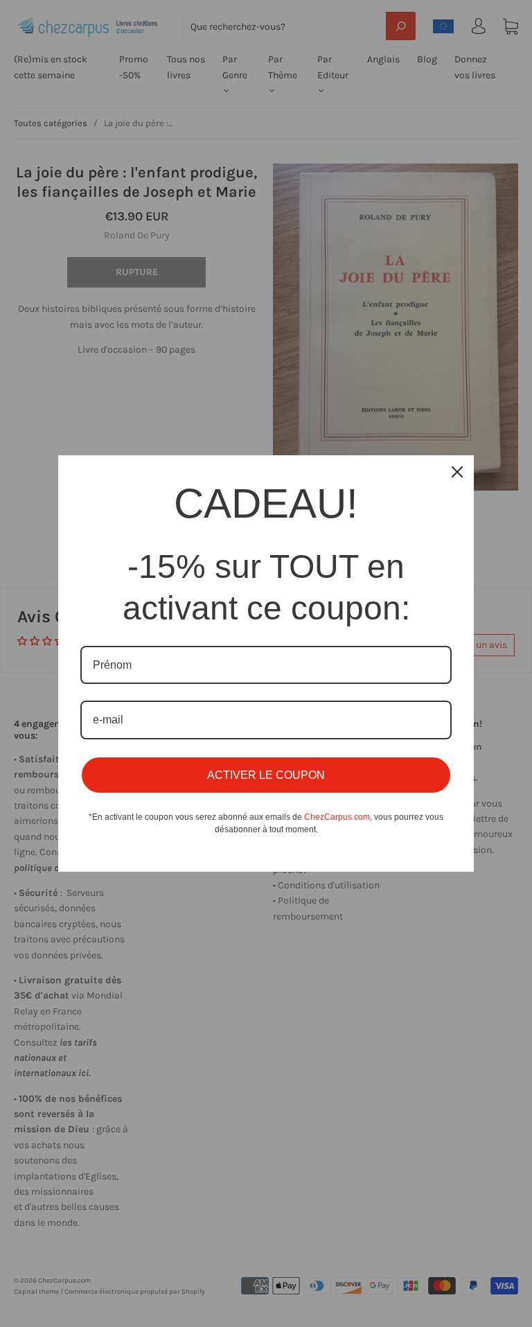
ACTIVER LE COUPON (266, 775)
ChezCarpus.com (337, 817)
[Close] (457, 472)
